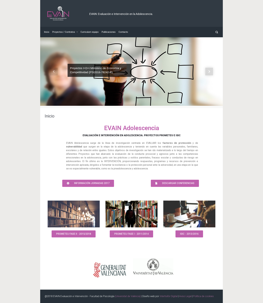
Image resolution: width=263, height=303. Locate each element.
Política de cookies (203, 296)
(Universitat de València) (128, 296)
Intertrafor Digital (169, 296)
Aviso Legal (185, 296)
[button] (54, 71)
